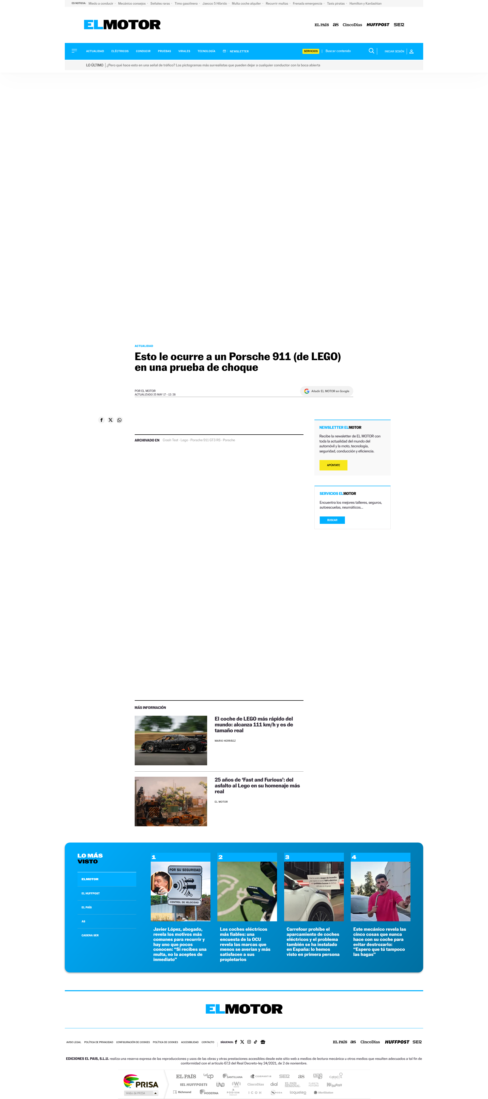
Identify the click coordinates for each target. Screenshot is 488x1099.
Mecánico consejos (132, 3)
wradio (235, 1084)
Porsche (229, 440)
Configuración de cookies (133, 1042)
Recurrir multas (277, 3)
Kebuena (329, 1084)
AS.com (299, 1077)
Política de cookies (165, 1042)
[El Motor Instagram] (249, 1042)
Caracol (334, 1077)
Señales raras (160, 3)
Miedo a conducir (101, 3)
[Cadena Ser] (399, 25)
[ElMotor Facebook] (236, 1042)
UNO (220, 1084)
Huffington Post (193, 1084)
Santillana (234, 1077)
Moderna (207, 1092)
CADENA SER (90, 935)
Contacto (208, 1042)
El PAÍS (186, 1077)
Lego (184, 440)
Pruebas (164, 51)
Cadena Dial (274, 1084)
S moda (275, 1092)
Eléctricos (120, 51)
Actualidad (95, 51)
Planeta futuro (311, 1084)
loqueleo (298, 1092)
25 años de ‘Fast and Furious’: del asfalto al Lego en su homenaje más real (257, 785)
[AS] (336, 25)
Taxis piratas (336, 3)
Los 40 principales (210, 1077)
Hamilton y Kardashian (365, 3)
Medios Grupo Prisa (141, 1093)
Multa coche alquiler (247, 3)
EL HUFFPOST (91, 893)
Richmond (183, 1092)
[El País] (322, 25)
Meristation (322, 1092)
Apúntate (333, 465)
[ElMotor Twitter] (242, 1042)
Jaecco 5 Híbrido (215, 3)
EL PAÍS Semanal (293, 1084)
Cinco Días (254, 1084)
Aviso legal (73, 1042)
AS (83, 921)
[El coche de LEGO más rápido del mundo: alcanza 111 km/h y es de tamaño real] (171, 740)
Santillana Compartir (261, 1077)
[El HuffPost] (378, 25)
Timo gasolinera (186, 3)
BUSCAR (332, 520)
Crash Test (170, 440)
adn (316, 1077)
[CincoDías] (352, 25)
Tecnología (207, 51)
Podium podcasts (233, 1092)
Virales (184, 51)
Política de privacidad (98, 1042)
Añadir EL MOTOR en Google (330, 391)
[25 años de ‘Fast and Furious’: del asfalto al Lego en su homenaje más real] (171, 801)
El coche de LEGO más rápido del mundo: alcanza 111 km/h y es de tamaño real (254, 724)
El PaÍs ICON (255, 1092)
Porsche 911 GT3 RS (205, 440)
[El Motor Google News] (262, 1042)
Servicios (311, 51)
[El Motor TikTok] (255, 1042)
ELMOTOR (90, 879)
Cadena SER (283, 1077)
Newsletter (239, 51)
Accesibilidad (190, 1042)
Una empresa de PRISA (141, 1081)
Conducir (143, 51)
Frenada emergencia (308, 3)
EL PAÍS (87, 907)
